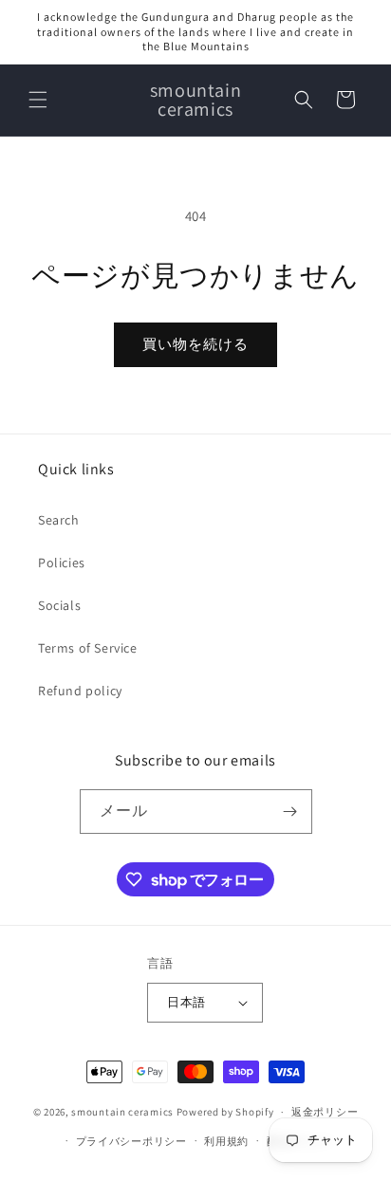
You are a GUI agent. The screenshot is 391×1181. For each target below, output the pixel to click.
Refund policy (80, 690)
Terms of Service (88, 647)
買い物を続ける (195, 344)
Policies (61, 562)
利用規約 (226, 1141)
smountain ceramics (123, 1111)
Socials (59, 605)
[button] (38, 99)
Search (59, 519)
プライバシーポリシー (131, 1141)
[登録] (290, 811)
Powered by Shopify (225, 1111)
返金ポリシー (324, 1111)
